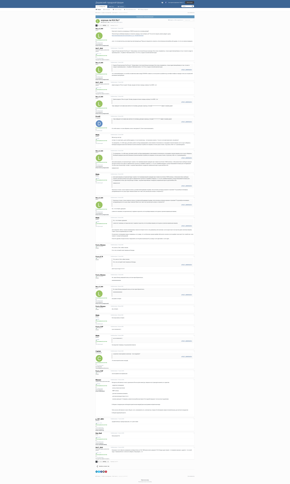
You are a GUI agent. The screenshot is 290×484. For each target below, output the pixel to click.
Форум (99, 9)
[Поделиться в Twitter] (99, 472)
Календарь (107, 9)
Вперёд (104, 25)
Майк (97, 135)
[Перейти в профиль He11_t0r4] (98, 54)
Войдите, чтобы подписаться (176, 20)
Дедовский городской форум (109, 2)
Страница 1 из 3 (113, 25)
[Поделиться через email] (104, 472)
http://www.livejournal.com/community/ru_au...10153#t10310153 (127, 35)
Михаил (98, 380)
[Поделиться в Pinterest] (106, 472)
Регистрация (190, 2)
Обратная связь (145, 480)
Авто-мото (119, 22)
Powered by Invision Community (145, 481)
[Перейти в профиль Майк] (97, 139)
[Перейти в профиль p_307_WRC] (99, 423)
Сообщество (102, 6)
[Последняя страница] (108, 25)
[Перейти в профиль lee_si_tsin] (98, 21)
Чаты (112, 6)
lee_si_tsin (107, 22)
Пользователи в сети (131, 9)
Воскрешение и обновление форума (145, 16)
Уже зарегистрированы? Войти (175, 2)
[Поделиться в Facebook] (101, 472)
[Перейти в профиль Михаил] (98, 384)
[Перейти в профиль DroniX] (99, 123)
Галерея (122, 6)
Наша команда (118, 9)
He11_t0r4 (99, 48)
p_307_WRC (100, 419)
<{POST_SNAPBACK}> (186, 69)
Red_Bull (99, 433)
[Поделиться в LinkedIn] (97, 472)
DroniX (98, 116)
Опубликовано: (117, 28)
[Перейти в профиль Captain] (99, 358)
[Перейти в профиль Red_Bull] (98, 437)
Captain (98, 351)
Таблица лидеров (144, 9)
